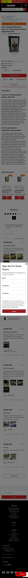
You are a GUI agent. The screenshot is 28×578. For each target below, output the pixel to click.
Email (4, 278)
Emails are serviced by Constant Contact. (10, 307)
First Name (5, 285)
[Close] (26, 264)
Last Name (5, 293)
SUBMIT (14, 311)
